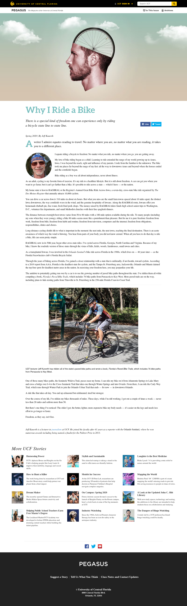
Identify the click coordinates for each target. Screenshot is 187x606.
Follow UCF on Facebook (86, 546)
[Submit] (174, 4)
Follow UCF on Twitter (93, 546)
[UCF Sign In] (124, 3)
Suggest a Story (59, 576)
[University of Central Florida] (33, 3)
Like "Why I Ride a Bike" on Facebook (145, 124)
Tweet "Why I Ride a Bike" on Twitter (156, 124)
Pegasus (19, 10)
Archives (168, 10)
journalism (57, 429)
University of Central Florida (94, 589)
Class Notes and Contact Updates (119, 576)
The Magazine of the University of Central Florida (45, 10)
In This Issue (152, 10)
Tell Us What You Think (84, 576)
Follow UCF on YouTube (100, 546)
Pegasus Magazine (93, 564)
